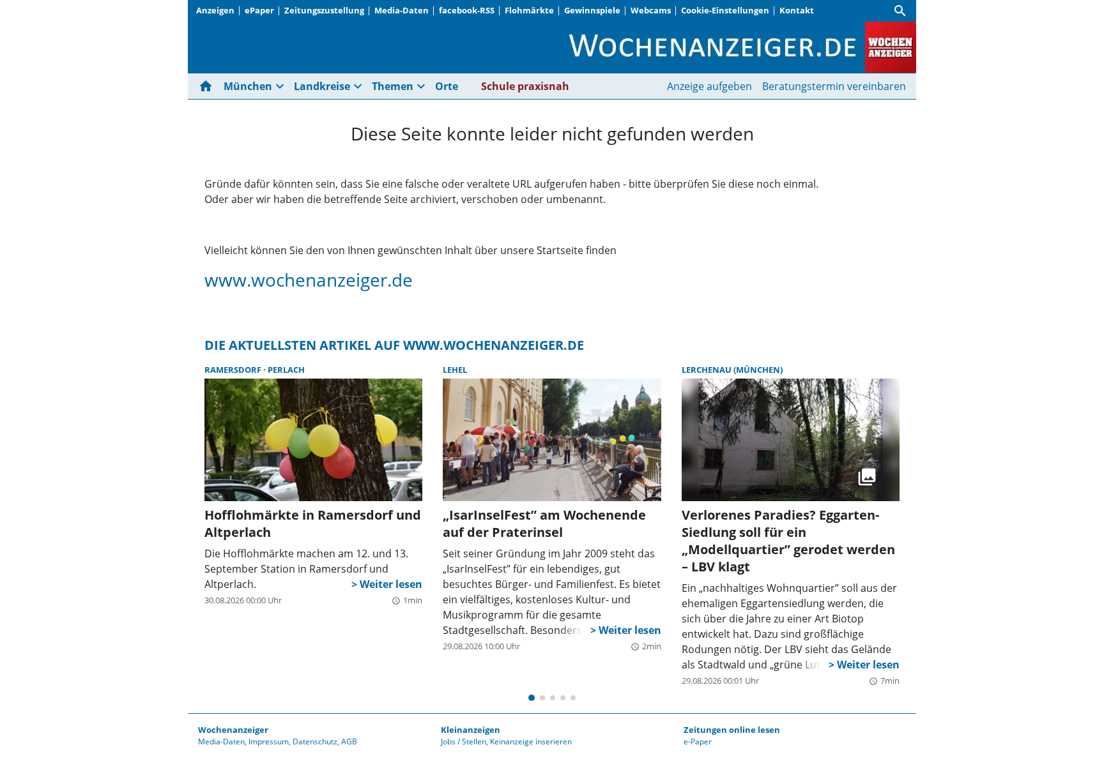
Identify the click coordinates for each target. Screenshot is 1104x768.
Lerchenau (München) (732, 369)
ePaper (259, 10)
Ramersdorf (233, 369)
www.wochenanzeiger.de (308, 279)
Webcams (651, 10)
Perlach (286, 369)
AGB (349, 741)
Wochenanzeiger (233, 729)
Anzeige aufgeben (709, 86)
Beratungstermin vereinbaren (834, 86)
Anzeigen (215, 10)
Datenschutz (315, 741)
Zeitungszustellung (324, 10)
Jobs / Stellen (463, 741)
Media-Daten (401, 10)
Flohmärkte (529, 10)
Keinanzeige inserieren (531, 741)
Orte (446, 86)
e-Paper (698, 741)
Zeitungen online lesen (732, 729)
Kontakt (796, 10)
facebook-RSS (466, 10)
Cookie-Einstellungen (725, 10)
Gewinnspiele (592, 10)
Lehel (455, 369)
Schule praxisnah (525, 86)
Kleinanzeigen (470, 729)
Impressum (269, 741)
